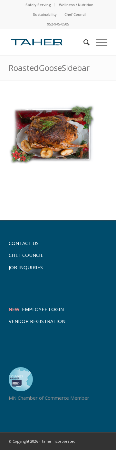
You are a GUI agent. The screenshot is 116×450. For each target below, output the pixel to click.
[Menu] (98, 42)
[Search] (83, 42)
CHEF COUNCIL (26, 255)
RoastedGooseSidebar (49, 67)
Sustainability (45, 14)
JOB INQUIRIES (26, 267)
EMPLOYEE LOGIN (36, 309)
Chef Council (75, 14)
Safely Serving (38, 4)
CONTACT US (24, 243)
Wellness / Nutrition (76, 4)
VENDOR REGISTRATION (37, 321)
